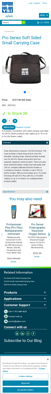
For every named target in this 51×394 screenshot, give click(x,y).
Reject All (25, 383)
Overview (7, 142)
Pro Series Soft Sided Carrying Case (17, 278)
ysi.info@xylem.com (17, 321)
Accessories (9, 31)
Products (10, 292)
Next (49, 234)
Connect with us (15, 316)
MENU (42, 15)
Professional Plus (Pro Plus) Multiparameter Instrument (14, 229)
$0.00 (45, 22)
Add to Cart (9, 127)
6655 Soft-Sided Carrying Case (15, 285)
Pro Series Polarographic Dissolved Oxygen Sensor (37, 229)
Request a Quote (23, 127)
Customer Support (17, 305)
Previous (2, 234)
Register (37, 3)
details (13, 262)
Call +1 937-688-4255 (17, 311)
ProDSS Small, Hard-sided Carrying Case (19, 281)
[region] (25, 375)
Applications (13, 299)
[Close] (48, 359)
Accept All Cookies (25, 390)
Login (30, 3)
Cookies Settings (25, 376)
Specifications (9, 191)
